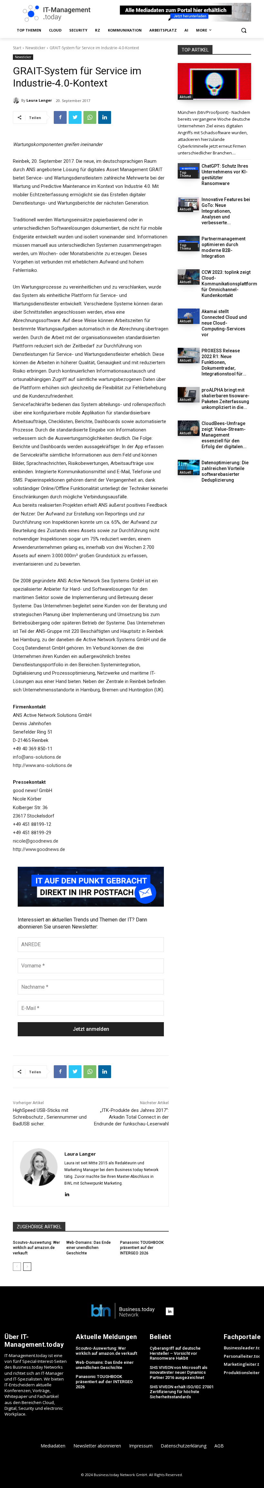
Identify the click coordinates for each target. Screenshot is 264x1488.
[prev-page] (17, 1266)
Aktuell (185, 97)
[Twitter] (75, 117)
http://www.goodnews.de (39, 849)
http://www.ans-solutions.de (42, 765)
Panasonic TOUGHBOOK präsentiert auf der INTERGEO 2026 (142, 1248)
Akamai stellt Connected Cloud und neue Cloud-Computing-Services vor (224, 323)
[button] (243, 30)
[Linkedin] (104, 117)
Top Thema (185, 174)
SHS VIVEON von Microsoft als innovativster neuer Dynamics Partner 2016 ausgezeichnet (178, 1372)
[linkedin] (66, 1193)
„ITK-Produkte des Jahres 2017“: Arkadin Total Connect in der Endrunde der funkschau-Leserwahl (131, 1117)
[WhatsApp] (89, 117)
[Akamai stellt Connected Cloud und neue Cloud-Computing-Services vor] (189, 316)
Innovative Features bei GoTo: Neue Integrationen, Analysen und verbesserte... (226, 211)
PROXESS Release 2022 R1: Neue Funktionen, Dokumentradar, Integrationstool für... (224, 362)
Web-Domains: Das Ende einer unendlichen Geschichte (88, 1248)
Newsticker (35, 48)
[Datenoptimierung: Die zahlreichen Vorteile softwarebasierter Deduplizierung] (189, 467)
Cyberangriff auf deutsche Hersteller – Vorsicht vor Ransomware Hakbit (175, 1353)
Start (17, 48)
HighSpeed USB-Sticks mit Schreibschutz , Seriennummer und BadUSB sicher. (50, 1117)
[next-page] (27, 1266)
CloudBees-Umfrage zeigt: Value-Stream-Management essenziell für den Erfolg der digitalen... (224, 435)
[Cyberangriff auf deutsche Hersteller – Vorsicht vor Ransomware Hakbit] (214, 81)
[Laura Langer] (17, 100)
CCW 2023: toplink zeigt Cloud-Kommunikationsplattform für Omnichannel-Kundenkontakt (229, 284)
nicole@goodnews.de (35, 841)
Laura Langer (39, 100)
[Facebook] (60, 117)
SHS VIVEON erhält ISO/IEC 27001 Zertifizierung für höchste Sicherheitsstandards (181, 1391)
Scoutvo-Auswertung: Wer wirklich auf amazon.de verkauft (36, 1248)
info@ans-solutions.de (37, 757)
